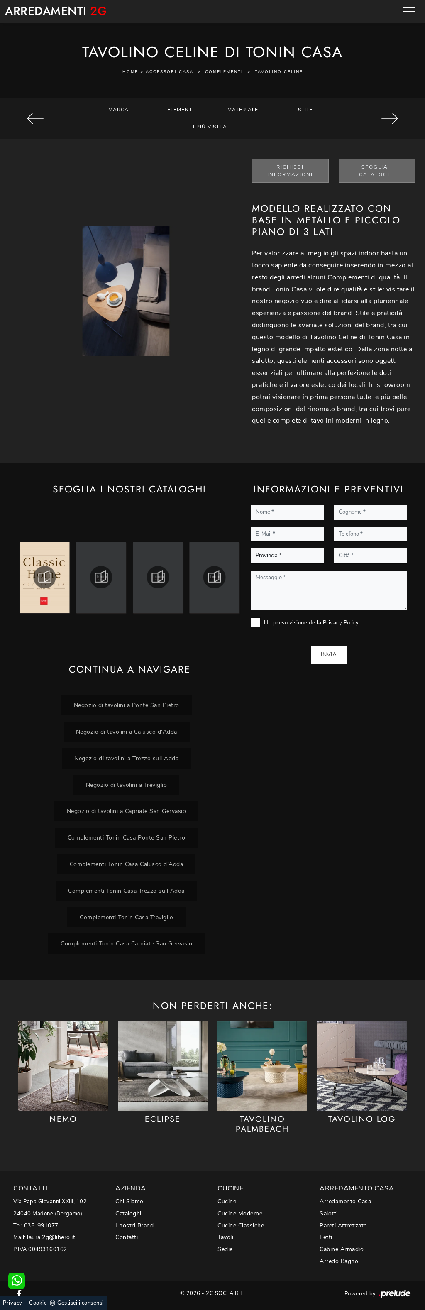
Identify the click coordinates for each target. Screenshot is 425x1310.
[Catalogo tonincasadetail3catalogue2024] (158, 577)
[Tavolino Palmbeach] (262, 1066)
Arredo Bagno (339, 1261)
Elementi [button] (180, 109)
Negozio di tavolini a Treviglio (126, 785)
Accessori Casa (169, 72)
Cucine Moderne (239, 1213)
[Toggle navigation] (409, 11)
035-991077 (41, 1225)
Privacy (12, 1303)
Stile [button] (305, 109)
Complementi (224, 72)
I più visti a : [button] (211, 126)
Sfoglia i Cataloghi (376, 171)
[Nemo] (63, 1066)
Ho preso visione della (311, 623)
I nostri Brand (134, 1225)
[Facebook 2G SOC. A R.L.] (19, 1293)
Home (130, 72)
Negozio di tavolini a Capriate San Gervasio (126, 811)
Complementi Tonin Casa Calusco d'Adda (126, 864)
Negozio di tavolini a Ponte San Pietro (126, 705)
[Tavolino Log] (362, 1066)
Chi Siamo (129, 1201)
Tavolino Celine (279, 72)
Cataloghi (128, 1213)
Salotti (329, 1213)
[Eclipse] (163, 1066)
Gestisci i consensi (80, 1303)
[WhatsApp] (16, 1281)
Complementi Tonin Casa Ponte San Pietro (127, 837)
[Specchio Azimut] (389, 118)
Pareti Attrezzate (343, 1225)
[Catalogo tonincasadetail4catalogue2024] (214, 577)
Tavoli (225, 1237)
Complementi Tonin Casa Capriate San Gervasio (126, 943)
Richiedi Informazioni (290, 171)
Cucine (226, 1201)
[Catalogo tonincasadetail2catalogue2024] (101, 577)
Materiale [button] (242, 109)
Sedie (225, 1249)
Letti (326, 1237)
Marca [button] (118, 109)
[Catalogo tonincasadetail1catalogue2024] (44, 577)
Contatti (126, 1237)
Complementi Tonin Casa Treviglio (126, 917)
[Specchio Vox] (35, 118)
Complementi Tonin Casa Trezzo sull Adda (126, 890)
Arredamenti (56, 11)
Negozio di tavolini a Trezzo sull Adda (126, 758)
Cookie (38, 1303)
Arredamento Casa (345, 1201)
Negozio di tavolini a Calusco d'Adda (126, 731)
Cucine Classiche (240, 1225)
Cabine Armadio (342, 1249)
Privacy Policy (341, 623)
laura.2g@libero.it (51, 1237)
